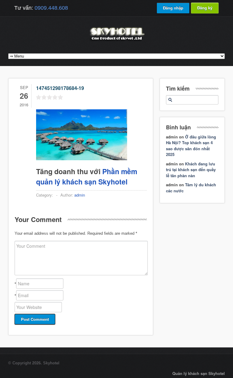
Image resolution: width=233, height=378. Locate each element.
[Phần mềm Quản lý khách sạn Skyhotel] (116, 41)
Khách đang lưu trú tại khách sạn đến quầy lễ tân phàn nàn (191, 169)
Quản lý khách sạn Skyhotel (198, 373)
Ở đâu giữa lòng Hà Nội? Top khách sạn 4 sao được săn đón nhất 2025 (191, 146)
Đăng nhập (173, 8)
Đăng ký (204, 8)
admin (79, 195)
